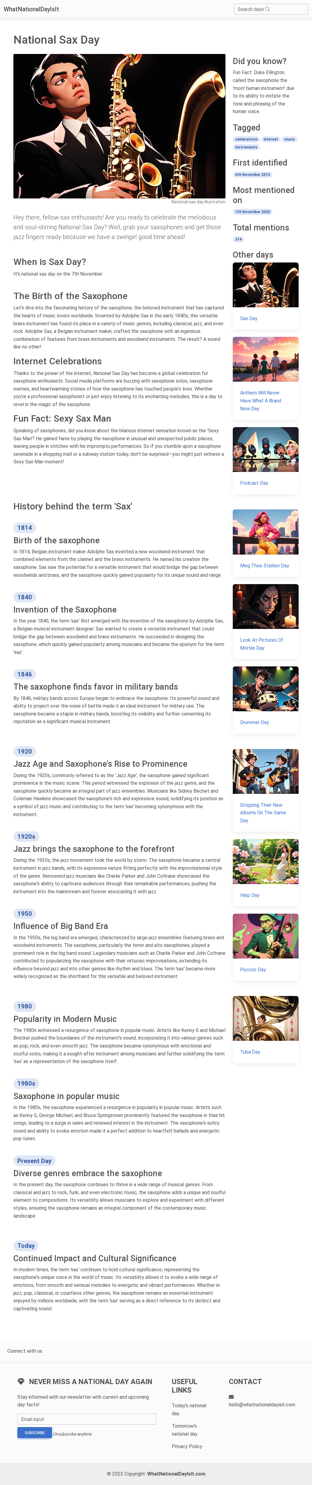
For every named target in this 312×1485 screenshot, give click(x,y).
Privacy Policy (187, 1446)
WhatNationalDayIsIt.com (176, 1474)
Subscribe (35, 1433)
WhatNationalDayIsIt (31, 9)
